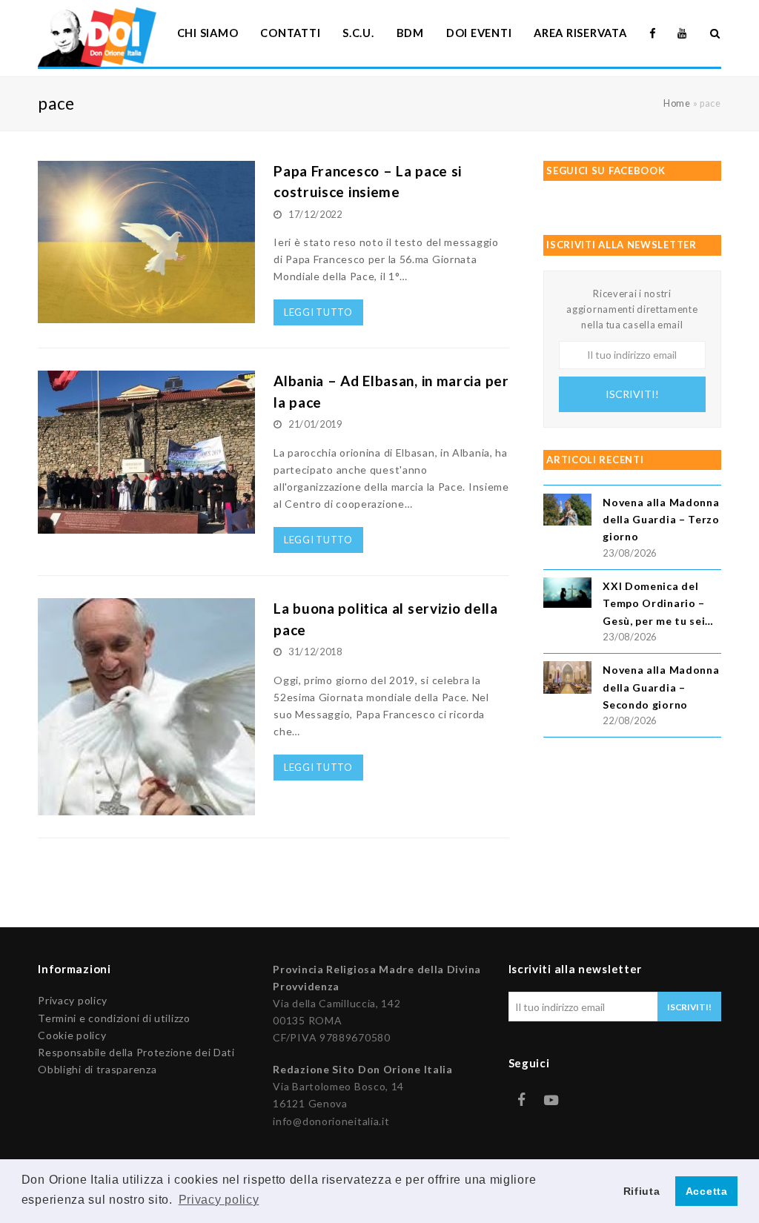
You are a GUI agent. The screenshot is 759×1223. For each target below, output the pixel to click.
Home (677, 103)
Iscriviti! (632, 394)
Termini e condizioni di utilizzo (114, 1018)
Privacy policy (72, 1000)
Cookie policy (72, 1035)
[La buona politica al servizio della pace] (146, 807)
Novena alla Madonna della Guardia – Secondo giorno (661, 686)
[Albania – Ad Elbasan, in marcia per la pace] (146, 525)
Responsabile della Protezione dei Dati (136, 1052)
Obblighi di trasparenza (97, 1069)
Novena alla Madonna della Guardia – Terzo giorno (661, 519)
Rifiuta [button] (641, 1191)
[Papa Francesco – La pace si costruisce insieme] (146, 314)
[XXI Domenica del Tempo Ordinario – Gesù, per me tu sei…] (567, 594)
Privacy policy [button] (219, 1199)
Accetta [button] (707, 1191)
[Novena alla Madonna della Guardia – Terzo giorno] (567, 512)
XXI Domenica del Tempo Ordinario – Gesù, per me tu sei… (658, 603)
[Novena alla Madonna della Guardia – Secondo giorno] (567, 679)
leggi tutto (318, 312)
